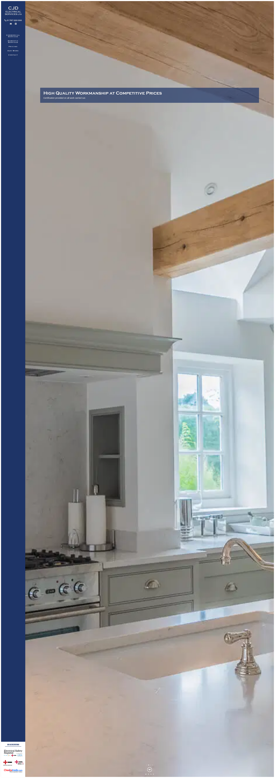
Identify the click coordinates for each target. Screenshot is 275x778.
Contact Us (49, 98)
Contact (13, 55)
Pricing (13, 46)
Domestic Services (13, 41)
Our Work (13, 51)
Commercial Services (13, 35)
